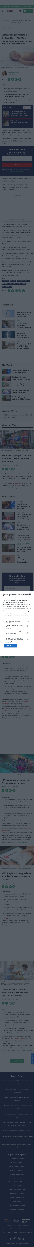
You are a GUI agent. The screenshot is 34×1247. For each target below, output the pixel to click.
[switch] (27, 626)
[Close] (30, 594)
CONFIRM (10, 646)
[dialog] (17, 623)
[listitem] (17, 622)
